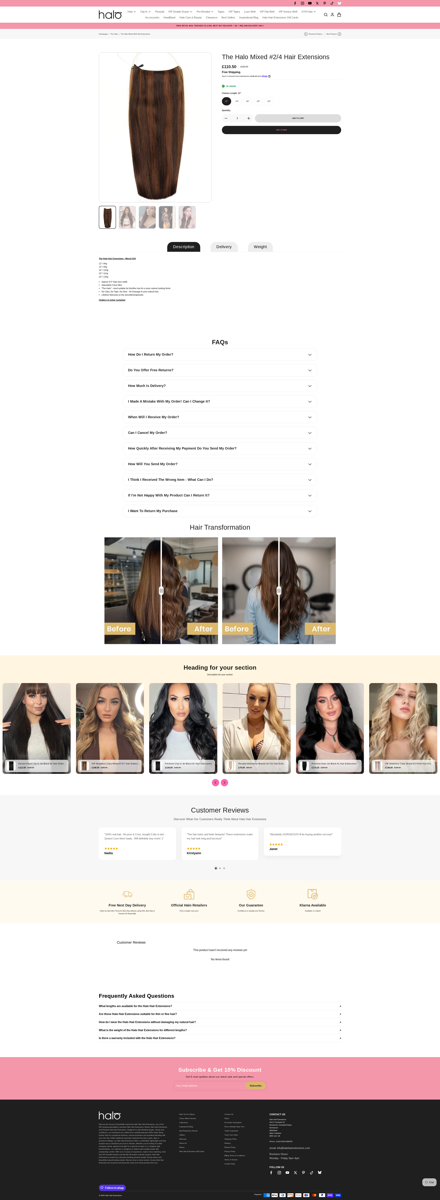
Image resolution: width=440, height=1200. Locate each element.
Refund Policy (229, 1147)
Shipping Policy (230, 1139)
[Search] (325, 15)
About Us (183, 1143)
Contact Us (228, 1114)
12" (226, 101)
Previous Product (315, 34)
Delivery (227, 1143)
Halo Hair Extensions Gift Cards (191, 1151)
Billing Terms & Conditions (234, 1155)
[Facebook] (295, 3)
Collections (183, 1122)
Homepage (103, 34)
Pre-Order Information (233, 1122)
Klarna (181, 1147)
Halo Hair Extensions (113, 1195)
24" (269, 101)
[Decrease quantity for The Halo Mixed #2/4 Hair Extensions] (225, 118)
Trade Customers (231, 1131)
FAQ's (226, 1118)
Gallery (182, 1135)
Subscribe (256, 1085)
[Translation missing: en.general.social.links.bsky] (339, 3)
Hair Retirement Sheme (188, 1131)
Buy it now (281, 130)
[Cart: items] (338, 15)
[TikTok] (332, 3)
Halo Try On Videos (187, 1114)
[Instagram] (302, 3)
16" (248, 101)
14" (237, 101)
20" (258, 101)
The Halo (114, 34)
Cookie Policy (229, 1164)
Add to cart (298, 118)
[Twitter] (317, 3)
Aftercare (182, 1139)
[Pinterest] (324, 3)
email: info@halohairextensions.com (290, 1148)
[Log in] (331, 15)
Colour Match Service (187, 1118)
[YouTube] (310, 3)
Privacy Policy (229, 1151)
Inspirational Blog (186, 1127)
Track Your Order (231, 1135)
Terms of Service (231, 1160)
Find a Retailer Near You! (234, 1127)
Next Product (331, 34)
